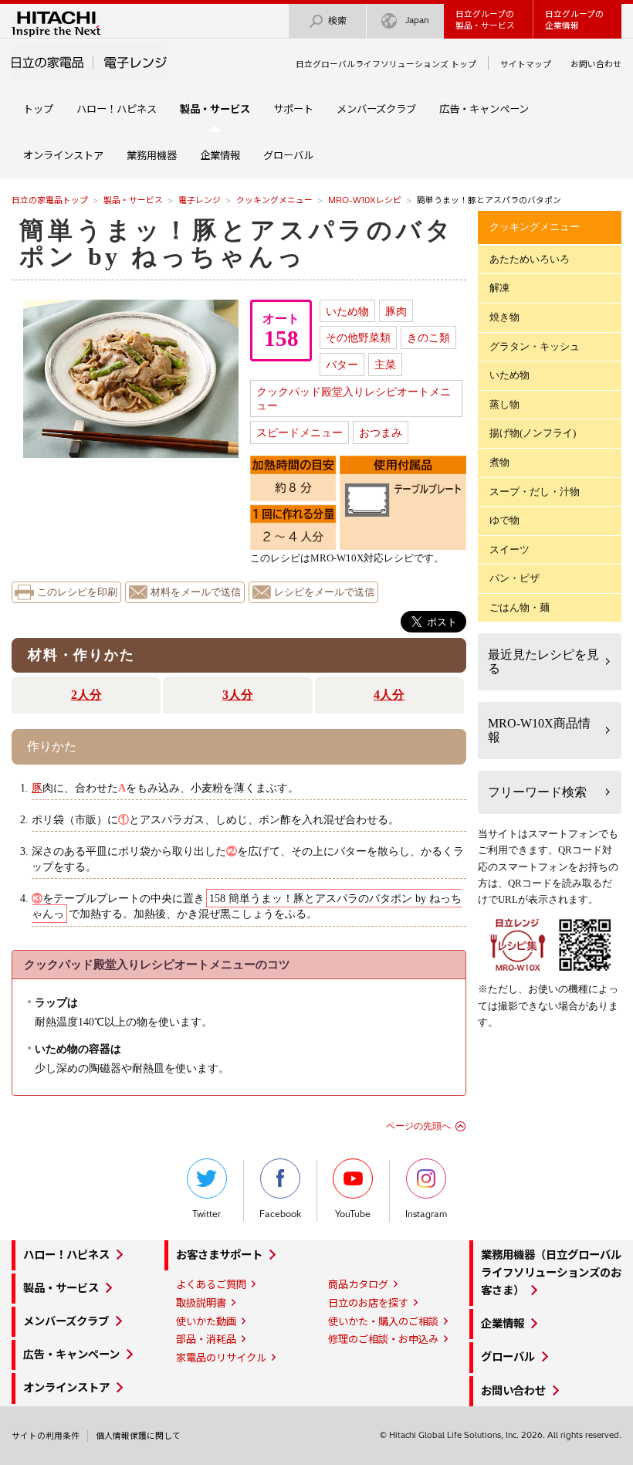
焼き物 (504, 317)
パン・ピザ (514, 578)
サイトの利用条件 (46, 1435)
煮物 (499, 462)
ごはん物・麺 (519, 607)
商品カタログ (358, 1284)
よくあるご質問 (211, 1284)
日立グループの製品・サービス (485, 19)
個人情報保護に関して (138, 1435)
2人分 (86, 694)
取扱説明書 (201, 1303)
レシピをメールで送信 (324, 592)
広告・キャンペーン (484, 109)
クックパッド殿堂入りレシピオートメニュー (353, 398)
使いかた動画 (206, 1321)
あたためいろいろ (529, 259)
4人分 (389, 694)
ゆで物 (504, 520)
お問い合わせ (595, 64)
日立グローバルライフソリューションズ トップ (386, 64)
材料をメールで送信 (196, 592)
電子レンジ (199, 200)
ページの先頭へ (418, 1126)
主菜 (385, 364)
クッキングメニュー (274, 200)
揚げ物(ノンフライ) (532, 433)
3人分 (237, 694)
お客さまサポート (219, 1255)
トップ (38, 109)
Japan (417, 20)
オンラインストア (63, 155)
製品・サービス (133, 200)
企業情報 (220, 155)
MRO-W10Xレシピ (364, 200)
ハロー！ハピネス (116, 109)
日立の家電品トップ (50, 200)
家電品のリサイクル (221, 1357)
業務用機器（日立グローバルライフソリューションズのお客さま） (551, 1272)
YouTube (353, 1214)
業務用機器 (152, 155)
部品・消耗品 (206, 1339)
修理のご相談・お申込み (383, 1339)
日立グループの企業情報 (574, 19)
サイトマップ (525, 64)
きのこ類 (428, 337)
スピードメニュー (299, 432)
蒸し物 (504, 404)
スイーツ (509, 549)
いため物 (347, 311)
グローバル (288, 155)
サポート (293, 109)
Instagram (426, 1214)
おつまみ (380, 432)
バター (342, 364)
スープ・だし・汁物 (534, 491)
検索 (337, 20)
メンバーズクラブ (376, 109)
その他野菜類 (358, 337)
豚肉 (396, 311)
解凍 (499, 287)
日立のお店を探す (368, 1303)
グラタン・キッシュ (534, 346)
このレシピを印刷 (77, 592)
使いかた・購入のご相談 (383, 1321)
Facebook (280, 1214)
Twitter (206, 1214)
